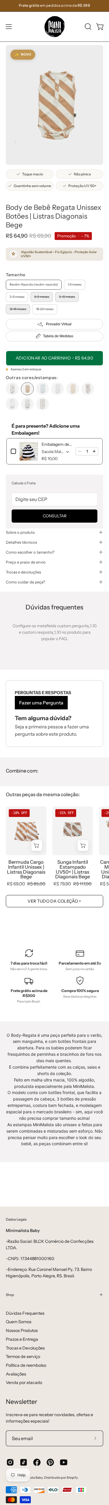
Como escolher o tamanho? (30, 552)
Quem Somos (18, 1321)
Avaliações (16, 1374)
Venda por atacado (24, 1382)
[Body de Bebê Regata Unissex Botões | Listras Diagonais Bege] (27, 388)
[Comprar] (36, 845)
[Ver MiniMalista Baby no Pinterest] (50, 1462)
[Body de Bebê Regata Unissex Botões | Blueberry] (12, 404)
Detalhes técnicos (21, 542)
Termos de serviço (23, 1356)
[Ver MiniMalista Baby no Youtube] (63, 1462)
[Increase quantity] (94, 451)
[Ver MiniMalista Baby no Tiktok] (23, 1462)
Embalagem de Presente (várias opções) (57, 444)
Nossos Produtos (22, 1330)
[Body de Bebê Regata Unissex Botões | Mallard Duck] (27, 404)
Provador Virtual (59, 324)
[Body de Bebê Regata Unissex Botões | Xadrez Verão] (42, 404)
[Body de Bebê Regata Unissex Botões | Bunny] (72, 388)
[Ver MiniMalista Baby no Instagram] (10, 1462)
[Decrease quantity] (80, 451)
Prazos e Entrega (22, 1339)
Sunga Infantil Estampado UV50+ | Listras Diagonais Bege (72, 869)
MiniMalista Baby (30, 1478)
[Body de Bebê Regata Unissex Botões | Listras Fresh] (42, 388)
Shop (10, 1295)
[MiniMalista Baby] (54, 26)
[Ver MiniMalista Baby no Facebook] (37, 1462)
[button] (87, 27)
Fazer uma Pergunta (41, 703)
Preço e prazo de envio (26, 562)
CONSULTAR (55, 516)
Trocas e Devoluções (25, 1348)
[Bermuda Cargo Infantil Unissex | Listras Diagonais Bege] (26, 831)
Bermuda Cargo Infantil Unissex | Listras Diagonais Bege (26, 869)
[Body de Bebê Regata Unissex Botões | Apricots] (87, 388)
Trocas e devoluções (23, 572)
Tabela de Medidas (58, 336)
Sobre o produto (20, 532)
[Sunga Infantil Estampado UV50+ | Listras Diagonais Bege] (72, 831)
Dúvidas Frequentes (25, 1313)
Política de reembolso (26, 1365)
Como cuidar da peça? (25, 582)
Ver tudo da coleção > (54, 901)
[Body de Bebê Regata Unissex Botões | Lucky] (57, 388)
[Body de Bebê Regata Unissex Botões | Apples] (12, 388)
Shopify (72, 1478)
